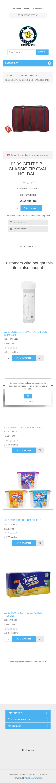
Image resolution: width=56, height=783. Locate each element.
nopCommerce (34, 778)
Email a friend (20, 229)
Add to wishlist (20, 222)
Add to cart (31, 208)
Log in (27, 9)
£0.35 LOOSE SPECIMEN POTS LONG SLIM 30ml (25, 333)
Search (42, 52)
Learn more (28, 401)
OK (28, 396)
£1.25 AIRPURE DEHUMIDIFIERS (22, 520)
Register (17, 9)
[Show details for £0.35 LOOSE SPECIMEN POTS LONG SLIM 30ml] (28, 302)
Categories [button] (11, 63)
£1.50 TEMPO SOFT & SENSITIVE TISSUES (23, 614)
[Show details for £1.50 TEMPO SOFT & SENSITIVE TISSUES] (28, 583)
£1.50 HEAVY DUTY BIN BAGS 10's (23, 427)
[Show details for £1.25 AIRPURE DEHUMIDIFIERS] (28, 490)
